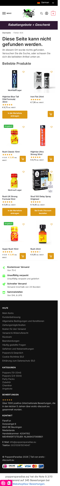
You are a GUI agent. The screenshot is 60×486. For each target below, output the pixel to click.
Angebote (7, 388)
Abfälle (29, 256)
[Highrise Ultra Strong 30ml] (43, 135)
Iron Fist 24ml (37, 96)
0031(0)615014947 (20, 445)
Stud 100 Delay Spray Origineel (40, 197)
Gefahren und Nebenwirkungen (18, 348)
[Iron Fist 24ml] (43, 80)
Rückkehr (7, 337)
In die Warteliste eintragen (15, 114)
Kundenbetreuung (11, 317)
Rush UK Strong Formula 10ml (9, 197)
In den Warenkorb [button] (51, 114)
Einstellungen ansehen (28, 265)
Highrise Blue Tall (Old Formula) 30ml (10, 99)
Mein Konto (8, 313)
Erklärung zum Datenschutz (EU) (18, 360)
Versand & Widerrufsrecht (15, 333)
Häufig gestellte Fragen (14, 344)
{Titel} (24, 271)
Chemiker (7, 385)
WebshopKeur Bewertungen (28, 483)
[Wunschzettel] (23, 72)
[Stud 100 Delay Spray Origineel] (43, 180)
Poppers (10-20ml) (11, 372)
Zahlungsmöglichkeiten (14, 325)
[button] (53, 216)
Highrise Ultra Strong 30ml (37, 152)
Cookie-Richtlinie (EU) (13, 356)
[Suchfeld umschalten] (41, 13)
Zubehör (6, 382)
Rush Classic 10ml (11, 151)
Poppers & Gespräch (12, 352)
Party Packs (8, 379)
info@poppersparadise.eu (23, 442)
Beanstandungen (10, 341)
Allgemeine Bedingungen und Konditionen (23, 321)
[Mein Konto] (46, 13)
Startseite (6, 33)
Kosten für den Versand (14, 329)
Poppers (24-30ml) (12, 375)
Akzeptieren (29, 248)
